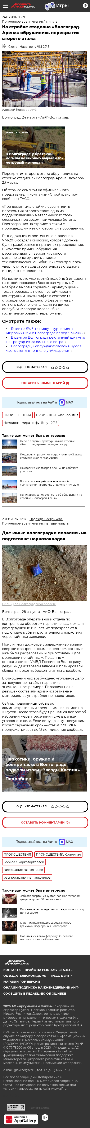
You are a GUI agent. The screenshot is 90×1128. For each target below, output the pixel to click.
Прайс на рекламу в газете (48, 970)
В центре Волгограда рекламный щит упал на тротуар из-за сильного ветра (46, 339)
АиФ (33, 110)
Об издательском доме (24, 976)
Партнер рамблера (39, 1107)
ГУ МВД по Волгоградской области (29, 604)
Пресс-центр (60, 976)
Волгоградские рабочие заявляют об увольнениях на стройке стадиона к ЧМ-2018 (49, 483)
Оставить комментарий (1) (45, 383)
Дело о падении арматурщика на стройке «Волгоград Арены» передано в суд (47, 443)
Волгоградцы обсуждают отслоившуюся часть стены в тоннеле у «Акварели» (44, 348)
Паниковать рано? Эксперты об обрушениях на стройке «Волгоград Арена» (51, 496)
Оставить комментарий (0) (45, 822)
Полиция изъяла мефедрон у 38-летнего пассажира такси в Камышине (46, 938)
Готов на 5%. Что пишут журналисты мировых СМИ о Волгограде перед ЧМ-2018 (44, 331)
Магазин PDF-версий (21, 982)
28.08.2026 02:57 (14, 519)
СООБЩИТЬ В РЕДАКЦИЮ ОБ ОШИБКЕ (34, 993)
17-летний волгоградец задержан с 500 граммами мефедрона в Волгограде (45, 924)
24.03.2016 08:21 (13, 17)
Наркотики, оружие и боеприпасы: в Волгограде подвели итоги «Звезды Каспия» (42, 764)
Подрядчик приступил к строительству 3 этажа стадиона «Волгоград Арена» (51, 456)
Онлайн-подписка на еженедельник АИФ (40, 987)
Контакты (12, 970)
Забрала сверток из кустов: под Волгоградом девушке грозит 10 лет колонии (50, 897)
